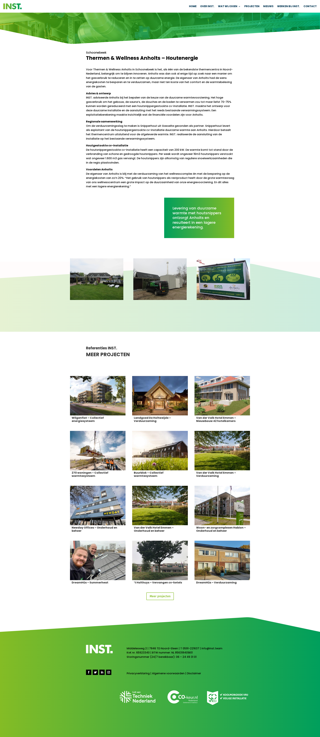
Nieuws (268, 6)
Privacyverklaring (138, 673)
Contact (310, 6)
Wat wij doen (227, 6)
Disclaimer (194, 673)
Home (192, 6)
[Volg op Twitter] (95, 672)
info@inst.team (212, 648)
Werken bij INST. (288, 6)
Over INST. (207, 6)
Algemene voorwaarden (168, 673)
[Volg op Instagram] (108, 672)
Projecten (252, 6)
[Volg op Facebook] (88, 672)
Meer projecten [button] (160, 596)
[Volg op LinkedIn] (102, 672)
